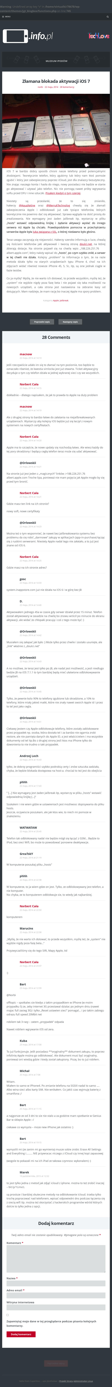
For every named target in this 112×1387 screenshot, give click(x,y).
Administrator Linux (83, 1381)
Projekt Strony (66, 1381)
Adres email (15, 1290)
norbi (40, 87)
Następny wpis (70, 321)
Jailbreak (64, 300)
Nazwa (12, 1278)
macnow (26, 354)
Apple (56, 300)
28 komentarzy (67, 87)
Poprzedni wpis (42, 321)
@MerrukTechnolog (58, 205)
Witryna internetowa (20, 1302)
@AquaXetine (27, 205)
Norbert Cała (29, 384)
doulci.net (86, 244)
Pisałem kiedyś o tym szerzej (63, 193)
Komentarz (15, 1243)
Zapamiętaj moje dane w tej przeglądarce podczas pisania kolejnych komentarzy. (51, 1323)
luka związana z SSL (45, 232)
